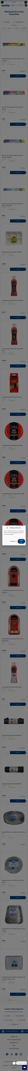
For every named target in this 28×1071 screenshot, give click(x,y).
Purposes (12, 541)
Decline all (6, 541)
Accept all (21, 541)
